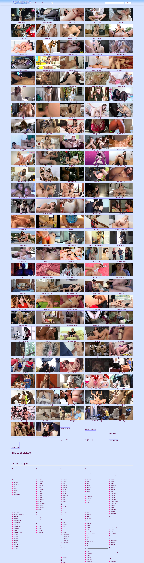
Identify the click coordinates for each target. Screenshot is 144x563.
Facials (64, 531)
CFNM (40, 537)
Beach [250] (23, 420)
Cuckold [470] (48, 197)
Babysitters (17, 560)
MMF (88, 541)
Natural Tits (89, 555)
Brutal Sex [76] (121, 484)
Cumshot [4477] (121, 69)
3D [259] (96, 229)
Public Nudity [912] (23, 484)
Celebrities (41, 535)
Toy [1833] (112, 496)
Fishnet (64, 547)
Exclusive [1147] (23, 85)
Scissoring (113, 531)
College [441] (97, 117)
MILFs (88, 539)
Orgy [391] (23, 149)
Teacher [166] (23, 468)
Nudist (88, 559)
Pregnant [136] (72, 101)
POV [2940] (96, 133)
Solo (112, 549)
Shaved (113, 535)
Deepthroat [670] (97, 420)
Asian (15, 549)
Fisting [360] (47, 245)
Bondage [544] (121, 53)
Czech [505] (72, 197)
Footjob (64, 555)
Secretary (113, 533)
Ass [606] (47, 324)
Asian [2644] (23, 133)
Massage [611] (23, 229)
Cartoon (40, 531)
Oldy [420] (121, 340)
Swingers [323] (96, 468)
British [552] (96, 181)
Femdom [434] (47, 436)
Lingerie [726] (72, 340)
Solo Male (113, 551)
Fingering (65, 543)
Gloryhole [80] (121, 452)
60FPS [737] (23, 165)
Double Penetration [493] (72, 149)
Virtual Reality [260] (121, 229)
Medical (89, 537)
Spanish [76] (121, 356)
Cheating (40, 539)
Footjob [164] (72, 452)
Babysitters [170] (48, 404)
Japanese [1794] (48, 69)
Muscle (88, 547)
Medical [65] (72, 69)
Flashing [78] (47, 372)
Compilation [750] (47, 149)
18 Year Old (17, 529)
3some (15, 533)
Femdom (65, 537)
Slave (112, 541)
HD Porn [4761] (47, 213)
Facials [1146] (23, 436)
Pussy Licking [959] (47, 117)
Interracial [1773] (121, 117)
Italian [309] (23, 245)
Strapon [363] (72, 372)
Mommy (89, 545)
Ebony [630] (121, 101)
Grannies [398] (96, 452)
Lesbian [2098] (96, 69)
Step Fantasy (114, 560)
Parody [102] (72, 181)
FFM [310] (72, 117)
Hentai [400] (96, 165)
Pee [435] (97, 484)
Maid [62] (72, 133)
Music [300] (96, 197)
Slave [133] (121, 436)
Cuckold (40, 560)
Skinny (113, 539)
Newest (48, 2)
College (40, 545)
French (64, 557)
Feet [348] (48, 181)
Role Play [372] (121, 165)
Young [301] (72, 484)
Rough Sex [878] (72, 53)
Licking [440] (113, 490)
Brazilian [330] (72, 245)
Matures (89, 535)
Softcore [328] (47, 388)
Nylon (88, 561)
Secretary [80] (96, 213)
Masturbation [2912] (97, 85)
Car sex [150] (121, 388)
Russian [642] (48, 165)
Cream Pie (41, 557)
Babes (15, 558)
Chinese (40, 541)
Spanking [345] (47, 356)
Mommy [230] (64, 491)
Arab (15, 547)
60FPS (15, 535)
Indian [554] (121, 213)
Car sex (40, 529)
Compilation (41, 547)
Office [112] (47, 53)
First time (65, 545)
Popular (44, 2)
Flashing (65, 551)
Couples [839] (121, 404)
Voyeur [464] (96, 356)
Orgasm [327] (72, 388)
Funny (64, 560)
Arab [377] (72, 213)
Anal (15, 545)
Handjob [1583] (47, 133)
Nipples (89, 557)
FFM (64, 541)
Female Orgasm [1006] (48, 85)
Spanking (113, 555)
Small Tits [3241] (97, 53)
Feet (64, 533)
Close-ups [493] (72, 436)
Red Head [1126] (23, 101)
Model (88, 543)
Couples (40, 553)
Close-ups (40, 543)
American (16, 543)
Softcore (113, 547)
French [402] (121, 149)
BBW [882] (72, 229)
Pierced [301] (15, 491)
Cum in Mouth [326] (66, 505)
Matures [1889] (47, 484)
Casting (40, 533)
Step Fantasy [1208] (23, 181)
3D (15, 531)
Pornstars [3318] (121, 468)
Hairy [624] (47, 308)
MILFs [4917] (72, 468)
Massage (89, 531)
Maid (88, 529)
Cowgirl (40, 555)
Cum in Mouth (41, 562)
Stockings (113, 562)
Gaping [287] (96, 324)
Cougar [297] (72, 356)
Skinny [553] (23, 308)
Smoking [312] (47, 229)
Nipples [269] (48, 452)
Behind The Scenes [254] (96, 245)
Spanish (113, 553)
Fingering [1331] (121, 197)
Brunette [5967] (96, 101)
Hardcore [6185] (23, 53)
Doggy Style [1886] (96, 436)
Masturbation (90, 533)
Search (128, 2)
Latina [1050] (121, 181)
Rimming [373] (23, 388)
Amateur (16, 540)
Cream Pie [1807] (96, 404)
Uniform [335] (121, 372)
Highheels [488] (47, 468)
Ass (15, 551)
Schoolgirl (113, 529)
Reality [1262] (121, 85)
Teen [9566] (72, 85)
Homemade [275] (41, 492)
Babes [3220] (23, 356)
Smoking (113, 545)
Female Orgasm (66, 535)
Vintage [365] (72, 165)
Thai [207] (97, 340)
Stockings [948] (23, 340)
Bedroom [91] (23, 324)
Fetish (64, 539)
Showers (113, 537)
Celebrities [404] (47, 420)
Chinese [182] (96, 308)
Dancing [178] (96, 372)
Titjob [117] (23, 452)
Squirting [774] (72, 404)
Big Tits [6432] (121, 133)
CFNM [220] (121, 420)
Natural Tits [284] (23, 372)
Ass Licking (17, 553)
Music (88, 549)
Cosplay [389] (23, 213)
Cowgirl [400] (48, 340)
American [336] (121, 308)
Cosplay (40, 549)
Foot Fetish (65, 553)
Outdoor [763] (72, 420)
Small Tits (113, 543)
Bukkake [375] (23, 197)
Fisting (64, 549)
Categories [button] (37, 2)
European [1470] (72, 308)
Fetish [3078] (23, 69)
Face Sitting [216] (96, 388)
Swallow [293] (23, 404)
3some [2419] (89, 503)
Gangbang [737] (96, 149)
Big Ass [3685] (47, 101)
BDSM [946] (121, 324)
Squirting (113, 557)
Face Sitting (65, 529)
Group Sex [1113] (72, 324)
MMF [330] (23, 117)
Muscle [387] (121, 245)
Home (33, 2)
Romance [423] (15, 504)
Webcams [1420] (41, 504)
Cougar (40, 551)
